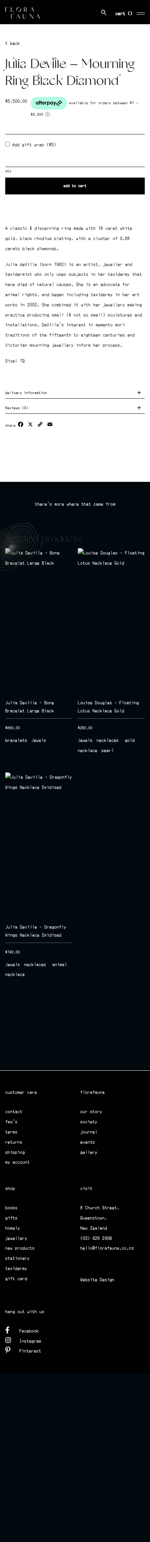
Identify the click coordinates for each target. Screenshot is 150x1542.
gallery (88, 1152)
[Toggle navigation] (141, 12)
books (11, 1207)
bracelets (16, 740)
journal (88, 1132)
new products (20, 1248)
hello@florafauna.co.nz (107, 1248)
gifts (11, 1218)
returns (13, 1142)
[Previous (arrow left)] (12, 771)
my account (17, 1162)
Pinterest (30, 1351)
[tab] (75, 394)
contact (13, 1111)
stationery (17, 1258)
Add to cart (75, 186)
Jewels (38, 740)
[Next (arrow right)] (138, 771)
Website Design (97, 1279)
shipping (15, 1152)
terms (11, 1132)
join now (40, 1060)
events (87, 1142)
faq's (11, 1121)
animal (59, 964)
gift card (16, 1278)
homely (12, 1228)
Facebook (29, 1331)
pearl (108, 750)
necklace (87, 750)
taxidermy (16, 1268)
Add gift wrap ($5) (33, 144)
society (88, 1121)
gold (130, 740)
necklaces (108, 740)
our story (91, 1111)
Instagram (30, 1341)
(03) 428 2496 (96, 1238)
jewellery (16, 1238)
